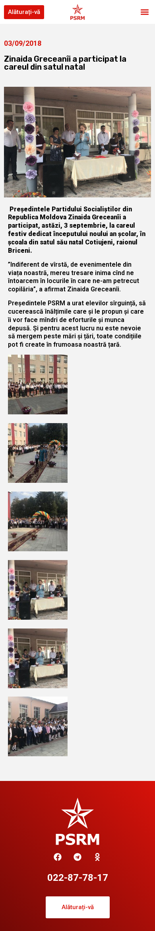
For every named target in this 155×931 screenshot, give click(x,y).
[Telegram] (77, 857)
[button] (144, 12)
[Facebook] (58, 857)
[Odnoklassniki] (97, 857)
